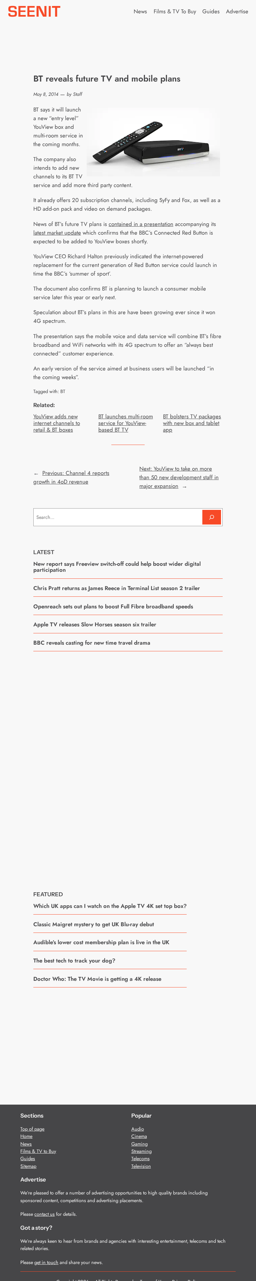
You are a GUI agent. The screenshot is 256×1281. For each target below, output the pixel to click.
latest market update (57, 233)
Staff (77, 94)
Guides (27, 1158)
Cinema (139, 1136)
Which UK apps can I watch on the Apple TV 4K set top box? (110, 906)
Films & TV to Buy (38, 1151)
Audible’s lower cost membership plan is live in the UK (101, 942)
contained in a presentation (141, 224)
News (26, 1144)
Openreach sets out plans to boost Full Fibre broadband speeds (113, 606)
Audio (137, 1129)
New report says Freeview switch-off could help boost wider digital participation (117, 567)
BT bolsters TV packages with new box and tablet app (192, 423)
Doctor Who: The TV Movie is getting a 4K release (97, 979)
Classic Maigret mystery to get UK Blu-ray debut (93, 924)
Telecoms (140, 1158)
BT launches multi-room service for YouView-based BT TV (125, 423)
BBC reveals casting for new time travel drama (91, 643)
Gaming (139, 1144)
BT (62, 391)
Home (26, 1136)
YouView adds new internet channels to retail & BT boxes (56, 423)
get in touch (46, 1262)
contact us (44, 1214)
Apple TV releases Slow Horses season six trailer (94, 624)
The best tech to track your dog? (74, 960)
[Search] (211, 517)
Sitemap (28, 1166)
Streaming (141, 1151)
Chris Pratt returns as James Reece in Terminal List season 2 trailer (116, 588)
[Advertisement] (128, 766)
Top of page (32, 1129)
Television (141, 1166)
